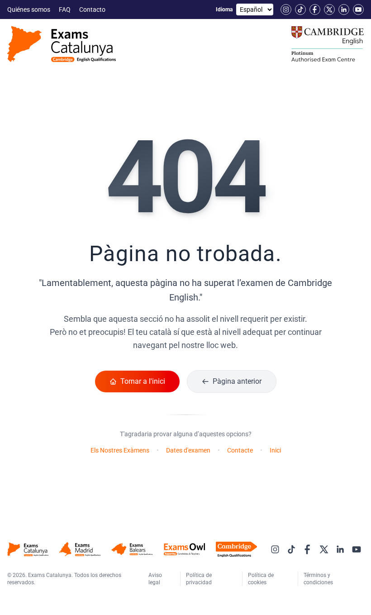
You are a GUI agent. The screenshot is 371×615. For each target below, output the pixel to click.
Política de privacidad (199, 579)
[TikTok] (300, 9)
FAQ (65, 9)
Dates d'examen (188, 450)
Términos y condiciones (319, 579)
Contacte (240, 450)
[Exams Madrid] (79, 549)
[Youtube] (358, 9)
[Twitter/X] (329, 9)
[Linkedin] (343, 9)
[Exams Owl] (184, 549)
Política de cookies (261, 579)
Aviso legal (155, 579)
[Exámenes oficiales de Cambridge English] (61, 44)
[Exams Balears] (131, 549)
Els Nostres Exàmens (119, 450)
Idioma (224, 9)
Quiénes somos (29, 9)
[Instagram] (286, 9)
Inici (275, 450)
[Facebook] (314, 9)
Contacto (93, 9)
